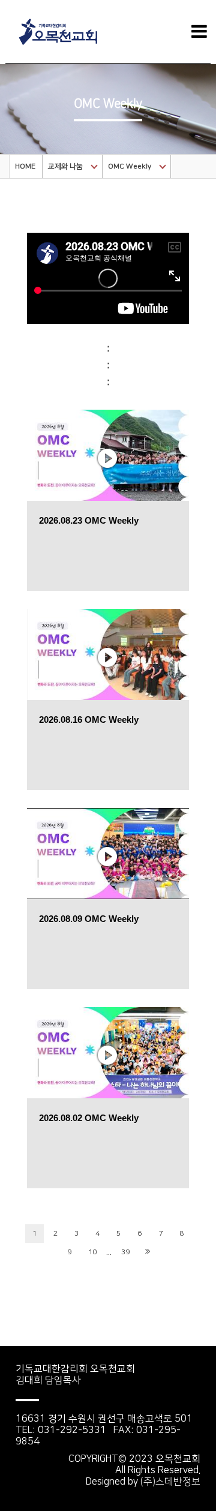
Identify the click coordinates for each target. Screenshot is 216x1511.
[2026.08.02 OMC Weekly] (108, 1052)
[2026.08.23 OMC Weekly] (108, 454)
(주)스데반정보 (170, 1481)
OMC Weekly (129, 166)
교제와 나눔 (65, 166)
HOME (25, 166)
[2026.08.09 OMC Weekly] (108, 853)
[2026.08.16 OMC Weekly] (108, 653)
